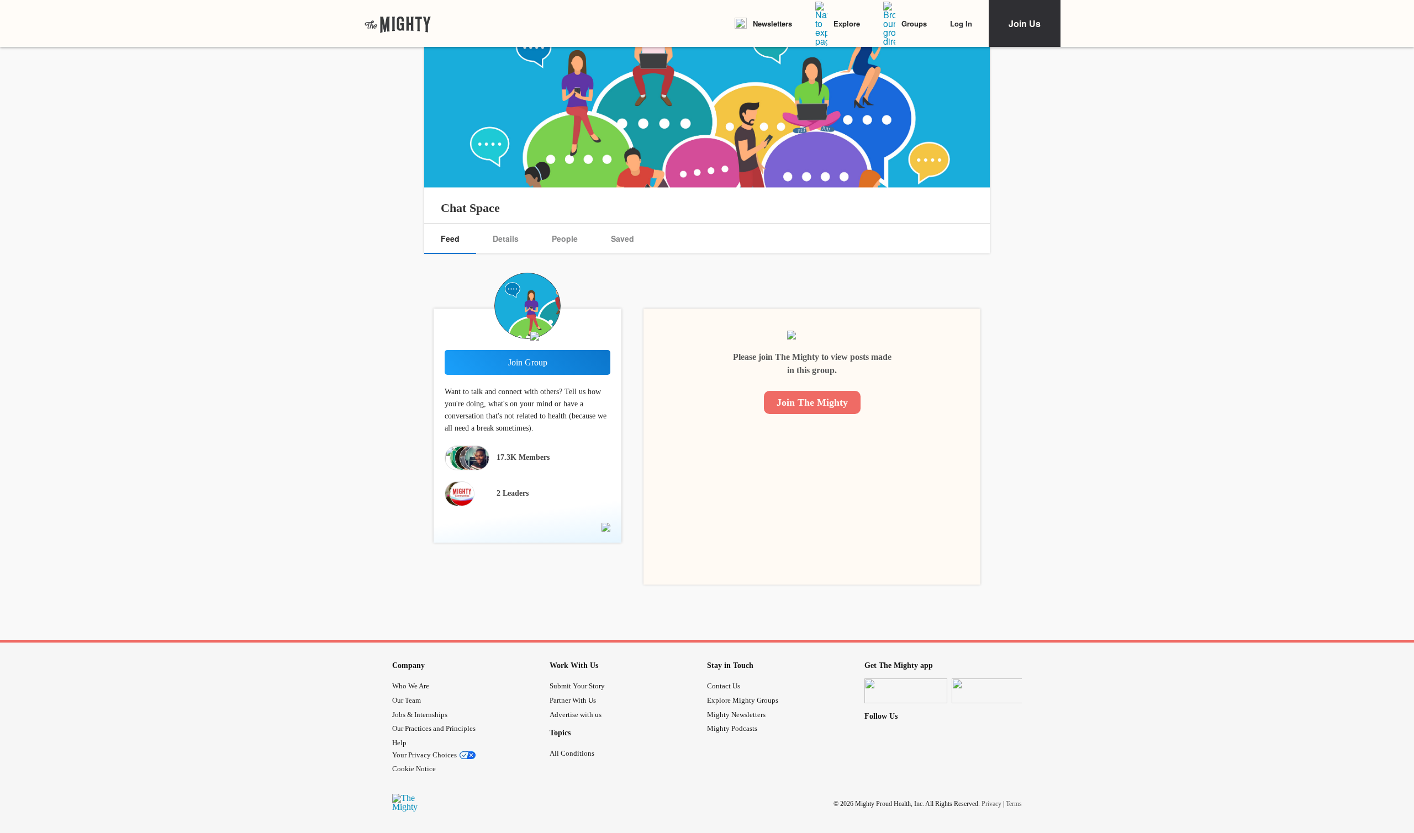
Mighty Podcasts (732, 728)
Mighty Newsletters (736, 714)
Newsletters (772, 23)
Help (399, 743)
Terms (1014, 804)
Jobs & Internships (419, 714)
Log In (961, 23)
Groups (914, 23)
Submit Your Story (577, 686)
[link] (398, 23)
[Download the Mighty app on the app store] (905, 690)
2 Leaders (513, 493)
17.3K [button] (523, 457)
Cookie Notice (414, 769)
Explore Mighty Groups (742, 700)
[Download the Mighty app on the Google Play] (993, 690)
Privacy (991, 804)
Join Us (1025, 23)
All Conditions (572, 753)
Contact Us (723, 686)
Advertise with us (576, 714)
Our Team (406, 700)
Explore (846, 23)
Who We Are (410, 686)
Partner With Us (573, 700)
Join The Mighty (812, 402)
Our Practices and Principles (434, 728)
